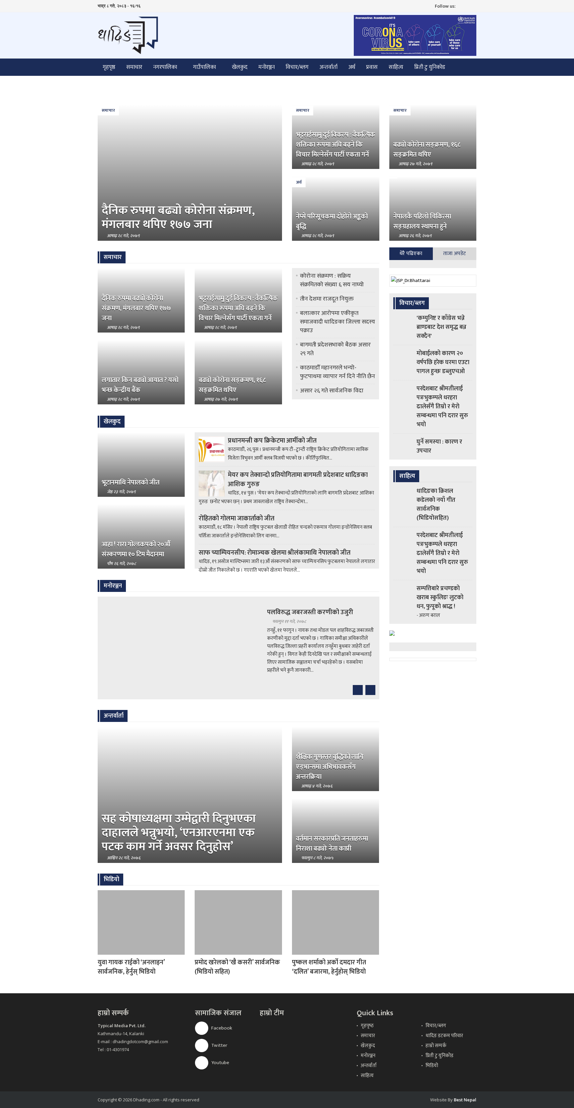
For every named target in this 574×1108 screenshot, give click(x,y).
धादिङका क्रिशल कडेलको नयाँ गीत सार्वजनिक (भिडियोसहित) (436, 504)
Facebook (221, 1028)
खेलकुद (239, 67)
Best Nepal (465, 1100)
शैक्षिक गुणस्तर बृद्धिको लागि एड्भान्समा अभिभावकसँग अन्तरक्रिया (329, 767)
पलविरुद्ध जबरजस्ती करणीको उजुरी (310, 612)
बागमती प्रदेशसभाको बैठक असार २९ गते (335, 349)
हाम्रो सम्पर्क (436, 1045)
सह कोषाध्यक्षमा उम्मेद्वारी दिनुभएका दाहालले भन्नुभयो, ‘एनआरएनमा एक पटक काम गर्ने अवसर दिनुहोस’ (179, 833)
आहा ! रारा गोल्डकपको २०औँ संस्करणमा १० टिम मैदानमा (136, 549)
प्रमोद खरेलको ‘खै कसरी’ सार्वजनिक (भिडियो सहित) (237, 967)
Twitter (218, 1045)
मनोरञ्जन (266, 67)
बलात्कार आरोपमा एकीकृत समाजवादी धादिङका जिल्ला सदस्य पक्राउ (337, 322)
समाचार (134, 67)
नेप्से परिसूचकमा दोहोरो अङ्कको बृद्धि (332, 221)
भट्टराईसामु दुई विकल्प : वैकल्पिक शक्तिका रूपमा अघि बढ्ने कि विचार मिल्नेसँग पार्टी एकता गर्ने (335, 144)
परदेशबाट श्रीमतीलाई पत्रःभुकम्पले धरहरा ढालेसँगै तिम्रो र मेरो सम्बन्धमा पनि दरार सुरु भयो (442, 407)
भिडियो (432, 1065)
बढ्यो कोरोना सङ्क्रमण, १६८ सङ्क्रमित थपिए (426, 149)
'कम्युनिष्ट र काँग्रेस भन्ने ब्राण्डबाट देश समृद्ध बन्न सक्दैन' (441, 327)
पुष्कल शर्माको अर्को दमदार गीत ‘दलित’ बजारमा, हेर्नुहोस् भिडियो (329, 967)
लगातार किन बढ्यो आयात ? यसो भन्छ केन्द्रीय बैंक (140, 385)
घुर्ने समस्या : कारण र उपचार (439, 446)
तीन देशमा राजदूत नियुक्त (327, 299)
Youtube (219, 1062)
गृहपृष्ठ (109, 67)
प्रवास (372, 67)
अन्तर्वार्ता (328, 67)
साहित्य (396, 67)
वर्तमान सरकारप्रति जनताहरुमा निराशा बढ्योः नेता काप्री (332, 843)
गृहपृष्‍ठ (367, 1026)
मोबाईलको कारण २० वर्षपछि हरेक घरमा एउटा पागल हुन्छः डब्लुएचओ (443, 362)
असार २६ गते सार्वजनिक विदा (331, 391)
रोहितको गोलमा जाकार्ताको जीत (236, 518)
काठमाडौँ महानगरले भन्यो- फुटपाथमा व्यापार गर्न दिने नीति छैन (337, 372)
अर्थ (351, 67)
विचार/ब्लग (297, 67)
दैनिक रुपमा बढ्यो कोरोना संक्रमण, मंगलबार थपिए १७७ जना (178, 217)
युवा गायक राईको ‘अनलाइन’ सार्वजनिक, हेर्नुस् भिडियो (131, 967)
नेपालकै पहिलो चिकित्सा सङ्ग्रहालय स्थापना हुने (422, 221)
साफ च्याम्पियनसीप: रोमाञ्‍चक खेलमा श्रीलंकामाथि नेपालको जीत (274, 552)
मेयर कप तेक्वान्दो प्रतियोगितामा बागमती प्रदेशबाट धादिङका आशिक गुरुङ (298, 479)
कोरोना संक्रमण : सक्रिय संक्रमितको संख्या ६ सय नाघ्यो (332, 280)
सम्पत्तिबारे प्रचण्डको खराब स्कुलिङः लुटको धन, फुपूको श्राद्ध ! (440, 598)
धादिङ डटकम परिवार (444, 1036)
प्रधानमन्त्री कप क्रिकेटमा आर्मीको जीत (272, 440)
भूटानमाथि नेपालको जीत (130, 482)
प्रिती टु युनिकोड (429, 67)
